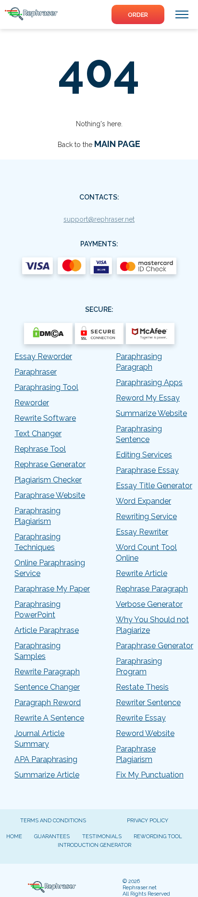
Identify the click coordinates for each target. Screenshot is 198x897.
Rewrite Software (45, 418)
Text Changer (38, 433)
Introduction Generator (94, 845)
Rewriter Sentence (148, 702)
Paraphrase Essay (147, 470)
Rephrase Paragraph (152, 588)
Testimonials (102, 836)
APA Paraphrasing (45, 759)
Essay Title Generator (154, 485)
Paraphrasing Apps (149, 382)
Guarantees (52, 836)
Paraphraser (35, 371)
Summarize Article (46, 774)
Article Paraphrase (46, 630)
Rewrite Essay (141, 718)
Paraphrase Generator (154, 645)
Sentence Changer (47, 687)
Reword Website (145, 733)
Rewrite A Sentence (49, 718)
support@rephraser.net (99, 219)
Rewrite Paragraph (47, 671)
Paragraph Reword (47, 702)
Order (138, 14)
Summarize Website (151, 413)
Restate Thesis (142, 687)
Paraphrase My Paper (52, 588)
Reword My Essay (148, 397)
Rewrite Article (141, 573)
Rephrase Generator (50, 464)
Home (14, 836)
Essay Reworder (43, 356)
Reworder (31, 402)
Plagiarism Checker (48, 479)
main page (117, 144)
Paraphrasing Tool (46, 387)
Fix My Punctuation (150, 774)
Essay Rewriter (142, 531)
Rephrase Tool (40, 449)
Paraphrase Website (49, 495)
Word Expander (143, 501)
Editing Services (144, 454)
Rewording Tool (158, 836)
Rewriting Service (146, 516)
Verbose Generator (149, 604)
